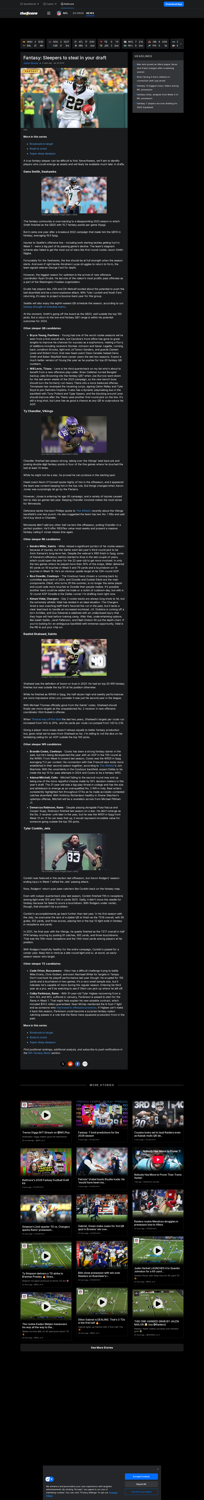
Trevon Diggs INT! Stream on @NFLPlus (46, 1132)
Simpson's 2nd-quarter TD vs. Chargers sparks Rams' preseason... (46, 1228)
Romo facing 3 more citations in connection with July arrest (153, 79)
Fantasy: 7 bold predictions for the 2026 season (98, 1134)
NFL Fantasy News (39, 1053)
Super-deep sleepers (42, 153)
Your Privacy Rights (141, 1491)
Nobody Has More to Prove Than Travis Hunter (158, 1176)
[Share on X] (63, 1063)
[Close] (158, 1469)
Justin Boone (30, 63)
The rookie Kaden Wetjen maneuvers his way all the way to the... (44, 1325)
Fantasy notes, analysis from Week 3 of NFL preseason (157, 96)
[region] (102, 1482)
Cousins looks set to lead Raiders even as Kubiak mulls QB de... (157, 1134)
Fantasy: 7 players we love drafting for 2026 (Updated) (157, 105)
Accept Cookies (141, 1476)
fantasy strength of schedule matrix (44, 306)
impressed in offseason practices (76, 1007)
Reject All (141, 1484)
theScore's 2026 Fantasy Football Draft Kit (45, 1181)
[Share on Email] (84, 1063)
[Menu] (49, 13)
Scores (78, 13)
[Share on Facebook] (77, 1063)
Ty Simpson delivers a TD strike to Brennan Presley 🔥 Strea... (42, 1275)
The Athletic (83, 510)
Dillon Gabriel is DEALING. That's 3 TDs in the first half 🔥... (101, 1321)
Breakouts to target (41, 143)
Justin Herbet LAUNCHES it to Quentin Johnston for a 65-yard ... (157, 1270)
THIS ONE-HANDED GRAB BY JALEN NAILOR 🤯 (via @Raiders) (156, 1323)
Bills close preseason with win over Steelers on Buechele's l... (99, 1274)
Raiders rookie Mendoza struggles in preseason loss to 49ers (156, 1223)
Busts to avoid (38, 148)
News (90, 13)
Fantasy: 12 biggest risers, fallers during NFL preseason (158, 87)
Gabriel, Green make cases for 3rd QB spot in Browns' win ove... (101, 1227)
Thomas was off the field (46, 719)
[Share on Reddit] (70, 1063)
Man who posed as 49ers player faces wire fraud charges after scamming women (157, 68)
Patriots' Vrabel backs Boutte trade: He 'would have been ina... (101, 1181)
